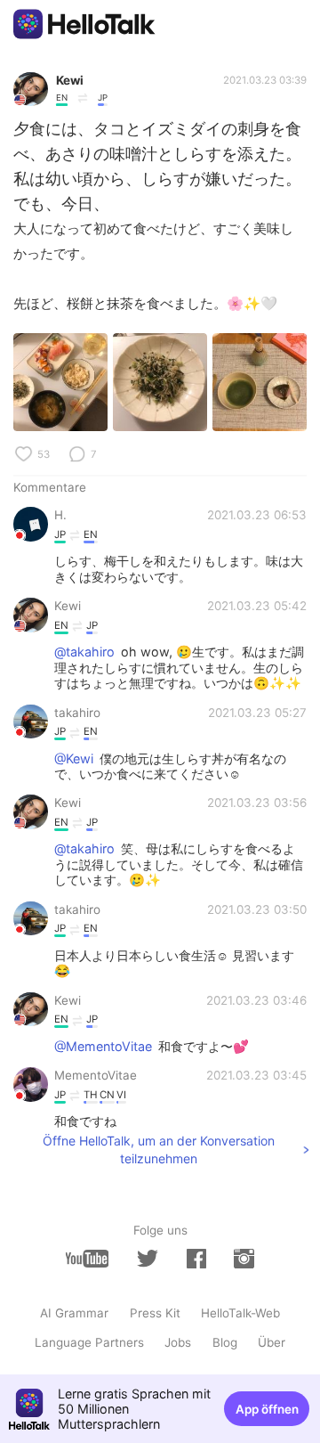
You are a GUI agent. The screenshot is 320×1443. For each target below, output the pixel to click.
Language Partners (89, 1342)
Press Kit (155, 1313)
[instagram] (243, 1258)
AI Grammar (74, 1313)
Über (271, 1342)
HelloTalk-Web (240, 1313)
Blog (224, 1342)
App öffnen (267, 1409)
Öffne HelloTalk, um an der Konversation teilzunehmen (159, 1149)
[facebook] (196, 1258)
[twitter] (147, 1259)
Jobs (177, 1342)
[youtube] (87, 1258)
